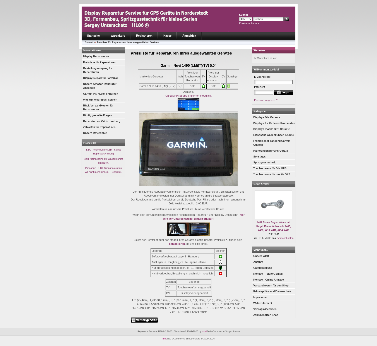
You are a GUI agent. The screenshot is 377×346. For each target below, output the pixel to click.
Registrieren (144, 35)
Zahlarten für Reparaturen (99, 127)
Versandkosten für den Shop (270, 285)
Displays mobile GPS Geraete (271, 129)
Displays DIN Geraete (266, 117)
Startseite (93, 35)
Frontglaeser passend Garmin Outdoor (271, 142)
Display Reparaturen (96, 56)
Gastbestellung (262, 267)
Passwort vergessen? (266, 100)
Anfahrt (258, 262)
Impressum (260, 297)
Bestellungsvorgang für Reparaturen (97, 70)
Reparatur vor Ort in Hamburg (101, 121)
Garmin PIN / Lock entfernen (100, 93)
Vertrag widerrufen (264, 309)
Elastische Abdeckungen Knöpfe (273, 135)
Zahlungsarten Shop (265, 315)
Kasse (167, 35)
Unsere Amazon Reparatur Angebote (100, 85)
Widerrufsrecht (262, 303)
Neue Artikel (261, 184)
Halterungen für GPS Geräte (270, 150)
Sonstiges (259, 156)
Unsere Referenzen (95, 133)
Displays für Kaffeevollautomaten (274, 123)
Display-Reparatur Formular (100, 78)
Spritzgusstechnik (264, 162)
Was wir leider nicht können (100, 99)
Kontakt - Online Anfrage (268, 279)
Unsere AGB (261, 256)
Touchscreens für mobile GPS (271, 174)
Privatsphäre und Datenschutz (272, 291)
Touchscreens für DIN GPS (269, 168)
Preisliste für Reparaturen (99, 62)
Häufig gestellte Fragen (97, 115)
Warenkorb (118, 35)
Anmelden (189, 35)
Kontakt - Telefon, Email (268, 273)
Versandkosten (285, 238)
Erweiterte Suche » (249, 23)
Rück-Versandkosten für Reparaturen (98, 107)
